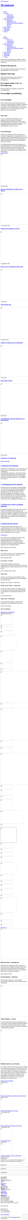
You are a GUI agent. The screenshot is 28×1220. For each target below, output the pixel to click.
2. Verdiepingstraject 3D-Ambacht (11, 484)
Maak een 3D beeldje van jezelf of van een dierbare (13, 1095)
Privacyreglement (5, 1214)
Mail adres (4, 1165)
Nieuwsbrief (7, 30)
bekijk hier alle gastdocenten (8, 612)
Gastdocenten (10, 16)
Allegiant (14, 1217)
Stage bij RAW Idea (6, 304)
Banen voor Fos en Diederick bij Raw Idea (12, 266)
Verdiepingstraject (11, 21)
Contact (6, 31)
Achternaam (4, 1172)
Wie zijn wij (10, 14)
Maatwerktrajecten (8, 18)
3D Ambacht (7, 5)
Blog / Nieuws (7, 27)
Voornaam (4, 1168)
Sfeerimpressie (10, 17)
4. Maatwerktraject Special (9, 523)
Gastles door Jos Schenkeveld (8, 458)
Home (5, 11)
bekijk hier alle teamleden (7, 1081)
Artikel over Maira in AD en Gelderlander (12, 342)
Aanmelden (6, 28)
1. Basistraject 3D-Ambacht (9, 466)
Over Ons (6, 13)
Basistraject (9, 20)
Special (8, 26)
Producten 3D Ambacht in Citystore (10, 228)
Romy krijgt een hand (6, 380)
